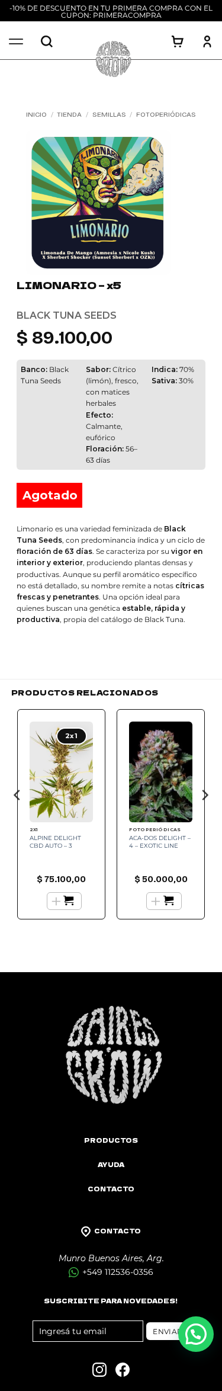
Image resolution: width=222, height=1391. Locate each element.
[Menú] (16, 41)
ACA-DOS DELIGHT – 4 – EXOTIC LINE (160, 842)
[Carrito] (178, 41)
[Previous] (18, 819)
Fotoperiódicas (166, 114)
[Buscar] (47, 41)
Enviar (167, 1331)
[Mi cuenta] (207, 41)
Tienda (69, 114)
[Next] (204, 819)
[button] (196, 1334)
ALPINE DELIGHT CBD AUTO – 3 (55, 842)
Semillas (109, 114)
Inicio (36, 114)
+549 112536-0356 (116, 1272)
